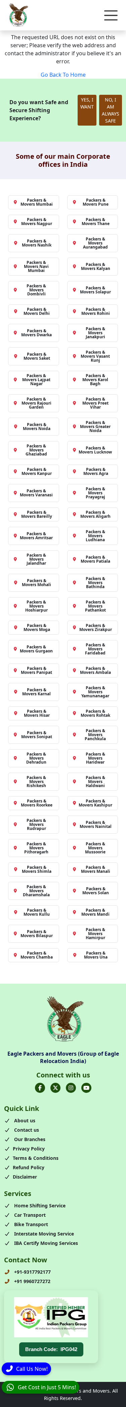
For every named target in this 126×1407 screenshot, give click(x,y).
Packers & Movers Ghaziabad (36, 450)
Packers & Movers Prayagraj (95, 493)
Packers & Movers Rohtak (95, 713)
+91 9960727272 (31, 1281)
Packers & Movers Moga (37, 627)
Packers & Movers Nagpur (36, 221)
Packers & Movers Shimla (36, 869)
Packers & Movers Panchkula (95, 735)
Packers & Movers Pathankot (95, 606)
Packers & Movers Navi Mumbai (36, 266)
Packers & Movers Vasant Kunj (95, 356)
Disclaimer (25, 1177)
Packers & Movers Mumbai (36, 202)
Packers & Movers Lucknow (95, 450)
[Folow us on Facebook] (40, 1088)
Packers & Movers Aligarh (95, 514)
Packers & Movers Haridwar (95, 758)
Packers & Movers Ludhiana (95, 536)
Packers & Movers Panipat (36, 670)
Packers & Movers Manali (95, 869)
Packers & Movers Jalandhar (36, 559)
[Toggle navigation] (111, 15)
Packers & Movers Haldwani (95, 781)
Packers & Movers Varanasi (36, 493)
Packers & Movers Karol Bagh (95, 379)
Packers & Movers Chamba (36, 955)
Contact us (26, 1130)
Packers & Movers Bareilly (36, 514)
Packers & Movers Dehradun (36, 758)
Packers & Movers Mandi (95, 912)
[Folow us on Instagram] (71, 1088)
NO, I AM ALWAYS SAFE (110, 110)
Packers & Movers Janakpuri (95, 333)
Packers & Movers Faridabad (95, 649)
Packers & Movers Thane (96, 221)
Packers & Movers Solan (95, 891)
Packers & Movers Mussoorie (95, 848)
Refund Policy (28, 1167)
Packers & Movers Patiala (95, 559)
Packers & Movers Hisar (37, 713)
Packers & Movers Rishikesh (36, 781)
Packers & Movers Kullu (37, 912)
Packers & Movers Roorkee (36, 803)
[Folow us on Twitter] (55, 1088)
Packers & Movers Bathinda (95, 582)
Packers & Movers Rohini (95, 311)
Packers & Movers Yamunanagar (95, 692)
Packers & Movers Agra (95, 471)
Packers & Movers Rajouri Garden (36, 403)
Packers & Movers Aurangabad (95, 243)
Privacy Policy (29, 1148)
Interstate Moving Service (43, 1233)
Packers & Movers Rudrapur (36, 824)
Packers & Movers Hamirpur (95, 933)
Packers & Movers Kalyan (95, 266)
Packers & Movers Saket (37, 356)
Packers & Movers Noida (36, 426)
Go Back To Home (63, 74)
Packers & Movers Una (96, 955)
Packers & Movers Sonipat (36, 735)
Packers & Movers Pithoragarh (36, 848)
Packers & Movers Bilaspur (36, 933)
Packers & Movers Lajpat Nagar (36, 379)
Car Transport (29, 1215)
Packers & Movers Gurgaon (36, 649)
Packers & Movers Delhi (37, 311)
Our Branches (29, 1139)
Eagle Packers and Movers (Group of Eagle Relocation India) (63, 1057)
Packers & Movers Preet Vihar (95, 403)
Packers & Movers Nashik (36, 243)
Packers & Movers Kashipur (95, 803)
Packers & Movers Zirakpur (95, 627)
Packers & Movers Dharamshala (36, 891)
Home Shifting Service (39, 1205)
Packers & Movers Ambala (95, 670)
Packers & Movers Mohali (36, 582)
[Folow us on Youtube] (86, 1088)
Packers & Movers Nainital (96, 824)
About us (24, 1120)
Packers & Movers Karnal (36, 692)
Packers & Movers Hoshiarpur (36, 606)
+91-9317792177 (32, 1272)
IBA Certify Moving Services (45, 1243)
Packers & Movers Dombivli (36, 290)
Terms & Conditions (35, 1158)
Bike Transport (30, 1224)
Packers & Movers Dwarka (36, 333)
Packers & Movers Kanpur (37, 471)
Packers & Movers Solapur (95, 290)
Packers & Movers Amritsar (36, 536)
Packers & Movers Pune (96, 202)
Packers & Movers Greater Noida (95, 426)
